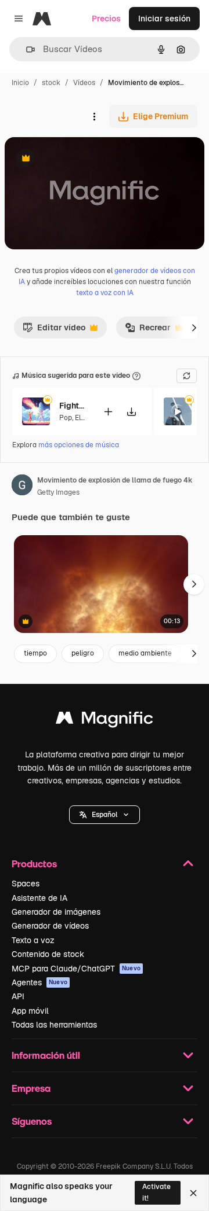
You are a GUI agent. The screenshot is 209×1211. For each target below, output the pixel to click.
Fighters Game (73, 405)
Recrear (148, 330)
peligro (82, 653)
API (18, 996)
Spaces (25, 883)
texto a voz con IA (105, 292)
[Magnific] (104, 721)
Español (104, 814)
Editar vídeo (54, 330)
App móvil (30, 1011)
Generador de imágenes (56, 912)
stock (51, 82)
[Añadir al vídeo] (108, 412)
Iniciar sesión (164, 18)
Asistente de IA (39, 898)
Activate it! (156, 1192)
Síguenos (32, 1121)
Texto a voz (33, 940)
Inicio (20, 82)
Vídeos (84, 82)
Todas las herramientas (54, 1024)
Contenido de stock (48, 954)
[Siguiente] (193, 327)
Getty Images (58, 492)
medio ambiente (145, 653)
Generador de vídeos (50, 926)
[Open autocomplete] (26, 49)
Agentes (39, 982)
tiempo (35, 653)
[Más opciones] (94, 116)
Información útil (46, 1055)
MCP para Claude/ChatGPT (76, 968)
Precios (106, 18)
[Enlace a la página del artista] (22, 486)
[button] (104, 814)
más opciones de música (78, 445)
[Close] (193, 1193)
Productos (34, 863)
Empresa (31, 1088)
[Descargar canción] (131, 412)
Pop (65, 417)
